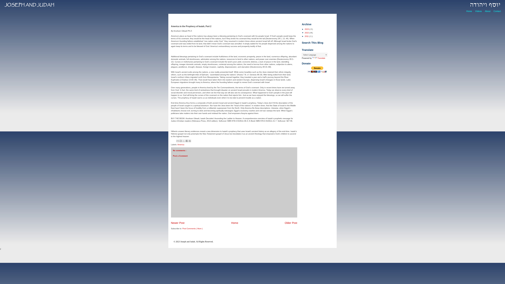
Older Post (291, 222)
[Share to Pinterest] (189, 141)
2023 (307, 29)
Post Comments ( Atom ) (192, 228)
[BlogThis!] (180, 141)
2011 (307, 36)
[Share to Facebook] (186, 141)
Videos (478, 11)
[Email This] (177, 141)
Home (469, 11)
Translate (321, 58)
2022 (307, 33)
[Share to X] (183, 141)
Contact (497, 11)
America (180, 145)
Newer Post (178, 222)
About (488, 11)
